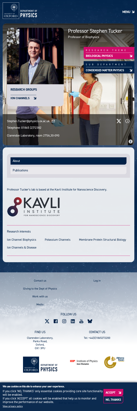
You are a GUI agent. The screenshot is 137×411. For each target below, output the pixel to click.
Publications (20, 170)
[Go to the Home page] (48, 364)
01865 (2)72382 (31, 128)
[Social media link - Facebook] (55, 321)
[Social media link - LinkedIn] (72, 321)
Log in (97, 280)
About (16, 161)
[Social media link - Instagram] (64, 321)
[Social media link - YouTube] (81, 321)
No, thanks (113, 400)
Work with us (40, 296)
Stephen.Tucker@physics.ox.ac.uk (28, 121)
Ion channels (20, 98)
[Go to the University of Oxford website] (31, 364)
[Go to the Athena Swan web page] (114, 362)
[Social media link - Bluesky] (90, 321)
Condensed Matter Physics (105, 70)
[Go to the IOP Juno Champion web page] (84, 362)
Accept (110, 392)
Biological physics (99, 56)
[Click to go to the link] (118, 121)
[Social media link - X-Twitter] (47, 321)
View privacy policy (13, 406)
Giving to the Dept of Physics (40, 288)
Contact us (40, 280)
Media (40, 304)
